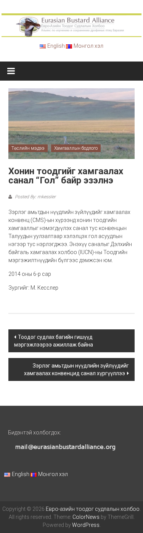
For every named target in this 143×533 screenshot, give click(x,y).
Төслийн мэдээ (28, 148)
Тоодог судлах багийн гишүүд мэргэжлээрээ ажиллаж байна (53, 341)
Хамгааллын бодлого (76, 148)
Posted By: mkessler (35, 196)
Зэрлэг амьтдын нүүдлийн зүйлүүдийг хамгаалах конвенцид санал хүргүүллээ (76, 369)
